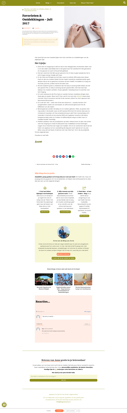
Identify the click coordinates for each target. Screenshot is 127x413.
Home (38, 3)
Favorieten (60, 3)
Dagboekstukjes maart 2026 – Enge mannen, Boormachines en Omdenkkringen (63, 289)
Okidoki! (59, 410)
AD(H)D (79, 96)
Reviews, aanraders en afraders (34, 9)
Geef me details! (70, 410)
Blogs (47, 3)
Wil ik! (63, 380)
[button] (54, 156)
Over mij (72, 3)
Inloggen (88, 311)
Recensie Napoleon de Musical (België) (44, 288)
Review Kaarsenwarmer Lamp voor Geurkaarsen (83, 288)
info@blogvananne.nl (63, 402)
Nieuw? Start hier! (87, 3)
